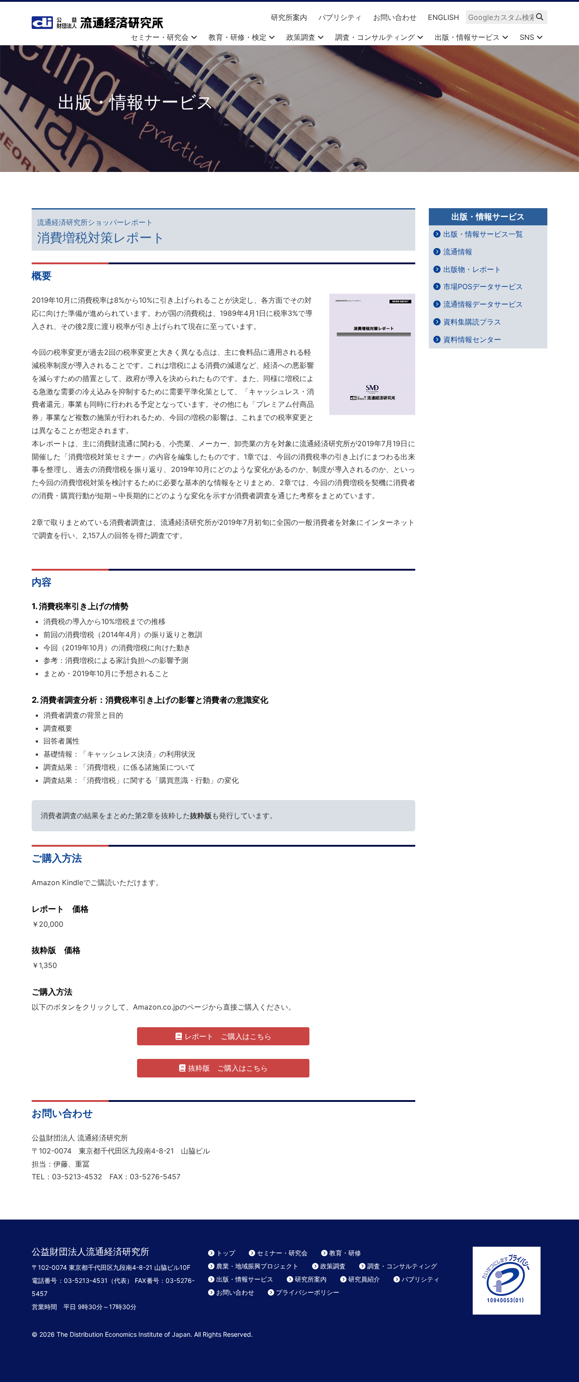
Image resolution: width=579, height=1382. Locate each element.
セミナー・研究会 (161, 37)
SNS (528, 37)
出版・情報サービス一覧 (483, 233)
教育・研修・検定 (239, 37)
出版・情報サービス (468, 37)
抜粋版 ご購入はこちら (228, 1067)
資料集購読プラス (472, 321)
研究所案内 (289, 17)
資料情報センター (472, 339)
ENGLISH (443, 17)
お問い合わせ (395, 17)
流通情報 (457, 251)
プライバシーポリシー (307, 1292)
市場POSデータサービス (483, 286)
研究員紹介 (364, 1279)
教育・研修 (345, 1253)
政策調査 (302, 37)
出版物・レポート (472, 269)
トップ (225, 1253)
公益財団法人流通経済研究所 (97, 22)
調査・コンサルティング (376, 37)
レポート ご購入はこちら (228, 1036)
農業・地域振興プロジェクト (257, 1266)
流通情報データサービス (483, 304)
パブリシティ (340, 17)
